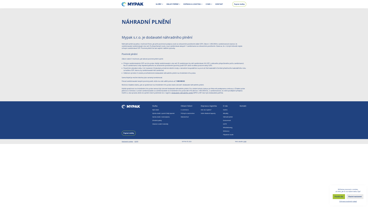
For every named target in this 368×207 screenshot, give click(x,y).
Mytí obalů (155, 110)
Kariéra (225, 110)
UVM (244, 141)
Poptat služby (239, 4)
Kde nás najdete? (206, 110)
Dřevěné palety (157, 120)
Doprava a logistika (192, 4)
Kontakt (219, 4)
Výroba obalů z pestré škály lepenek (163, 113)
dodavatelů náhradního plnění (182, 93)
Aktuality (225, 113)
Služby (158, 4)
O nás (208, 4)
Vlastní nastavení (355, 197)
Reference (226, 131)
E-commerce (185, 110)
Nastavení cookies (127, 141)
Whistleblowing (227, 127)
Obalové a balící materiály (160, 124)
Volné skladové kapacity (208, 113)
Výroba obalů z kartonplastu (161, 117)
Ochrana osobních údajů (348, 201)
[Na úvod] (132, 4)
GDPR (225, 124)
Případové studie (228, 135)
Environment (227, 120)
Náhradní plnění (228, 117)
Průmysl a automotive (188, 113)
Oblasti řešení (172, 4)
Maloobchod (185, 117)
